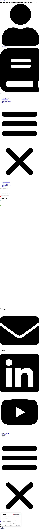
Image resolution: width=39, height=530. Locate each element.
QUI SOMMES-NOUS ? (6, 98)
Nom (1, 523)
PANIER (3, 435)
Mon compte (4, 434)
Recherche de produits (3, 195)
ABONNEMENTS (5, 100)
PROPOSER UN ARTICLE (6, 101)
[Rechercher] (0, 196)
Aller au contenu (2, 0)
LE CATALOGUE (5, 99)
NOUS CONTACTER (5, 433)
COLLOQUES (4, 183)
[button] (19, 142)
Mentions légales (4, 436)
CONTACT (4, 102)
